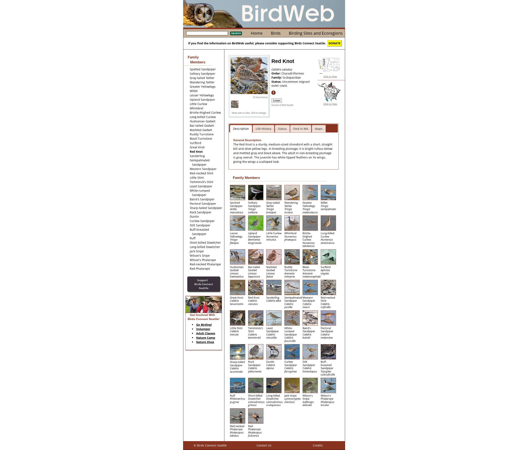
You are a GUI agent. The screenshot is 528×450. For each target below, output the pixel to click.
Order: (276, 73)
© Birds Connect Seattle (210, 445)
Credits (318, 445)
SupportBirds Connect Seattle (203, 284)
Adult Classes (205, 333)
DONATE (335, 43)
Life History (263, 129)
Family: (277, 77)
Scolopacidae (292, 77)
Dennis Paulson (262, 97)
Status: (276, 82)
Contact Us (264, 445)
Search (236, 33)
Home (257, 33)
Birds (276, 33)
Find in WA (300, 129)
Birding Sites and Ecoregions (316, 33)
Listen (276, 100)
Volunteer (203, 329)
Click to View (330, 76)
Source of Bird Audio (282, 104)
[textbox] (207, 33)
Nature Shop (205, 342)
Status (282, 129)
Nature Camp (205, 338)
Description (241, 129)
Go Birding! (204, 325)
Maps (319, 129)
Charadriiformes (292, 73)
